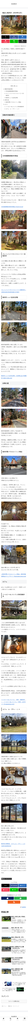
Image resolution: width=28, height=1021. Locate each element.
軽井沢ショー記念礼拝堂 (12, 97)
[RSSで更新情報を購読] (14, 902)
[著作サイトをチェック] (7, 898)
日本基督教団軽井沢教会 (12, 91)
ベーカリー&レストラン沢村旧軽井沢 (15, 106)
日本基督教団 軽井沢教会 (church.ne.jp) (12, 206)
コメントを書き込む (14, 1001)
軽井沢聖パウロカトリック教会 (13, 102)
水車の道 (6, 100)
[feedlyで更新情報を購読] (20, 898)
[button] (22, 41)
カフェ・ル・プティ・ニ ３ (12, 108)
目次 (12, 86)
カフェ (6, 104)
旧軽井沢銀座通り (8, 89)
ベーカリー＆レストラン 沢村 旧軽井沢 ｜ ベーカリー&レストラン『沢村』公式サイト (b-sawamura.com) (13, 702)
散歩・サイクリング (7, 878)
